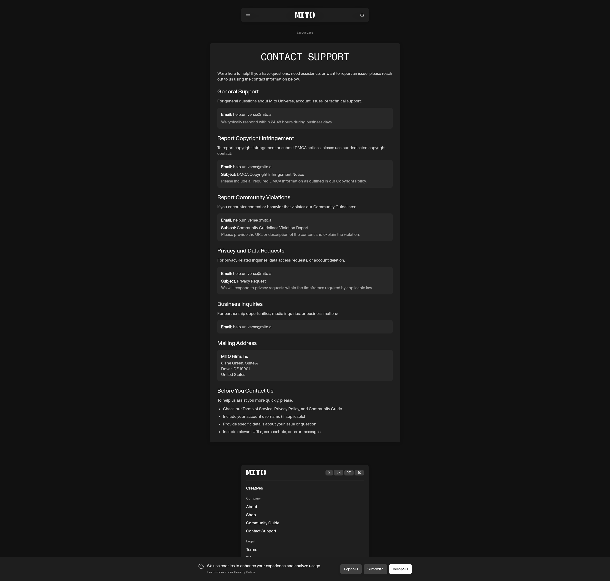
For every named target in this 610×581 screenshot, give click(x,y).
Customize (375, 569)
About (251, 506)
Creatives (254, 488)
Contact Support (261, 531)
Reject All (351, 569)
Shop (251, 514)
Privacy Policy (244, 572)
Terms (251, 549)
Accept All (400, 569)
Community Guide (262, 522)
